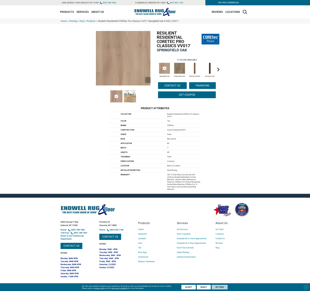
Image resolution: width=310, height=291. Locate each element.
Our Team (220, 229)
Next (152, 95)
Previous (94, 95)
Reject (204, 287)
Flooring (73, 21)
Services (82, 11)
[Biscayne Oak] (209, 68)
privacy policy (100, 288)
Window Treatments (146, 261)
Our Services (182, 229)
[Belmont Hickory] (194, 68)
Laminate (142, 238)
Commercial (143, 257)
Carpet (141, 229)
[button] (228, 2)
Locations (232, 11)
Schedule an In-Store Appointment (191, 243)
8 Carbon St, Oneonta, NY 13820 (150, 3)
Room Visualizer (184, 234)
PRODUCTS (67, 11)
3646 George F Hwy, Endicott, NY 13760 (80, 3)
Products (91, 21)
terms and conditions (120, 288)
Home (64, 21)
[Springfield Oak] (164, 68)
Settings (219, 287)
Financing (202, 85)
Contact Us (172, 85)
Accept (188, 287)
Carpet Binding (183, 252)
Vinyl (81, 21)
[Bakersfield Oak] (180, 68)
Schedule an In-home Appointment (191, 238)
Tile (139, 248)
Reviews (217, 11)
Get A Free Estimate (185, 248)
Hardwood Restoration (186, 257)
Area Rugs (142, 252)
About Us (97, 11)
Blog (217, 248)
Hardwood (142, 234)
